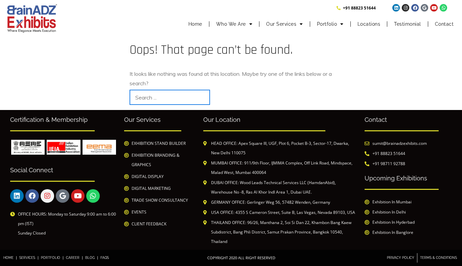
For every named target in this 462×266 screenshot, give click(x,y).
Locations (368, 24)
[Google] (424, 7)
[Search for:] (170, 97)
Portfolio (327, 24)
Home (195, 24)
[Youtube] (434, 7)
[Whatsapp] (443, 7)
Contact (444, 24)
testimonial (407, 24)
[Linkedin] (396, 7)
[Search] (324, 97)
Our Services (281, 24)
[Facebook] (415, 7)
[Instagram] (405, 7)
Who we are (231, 24)
